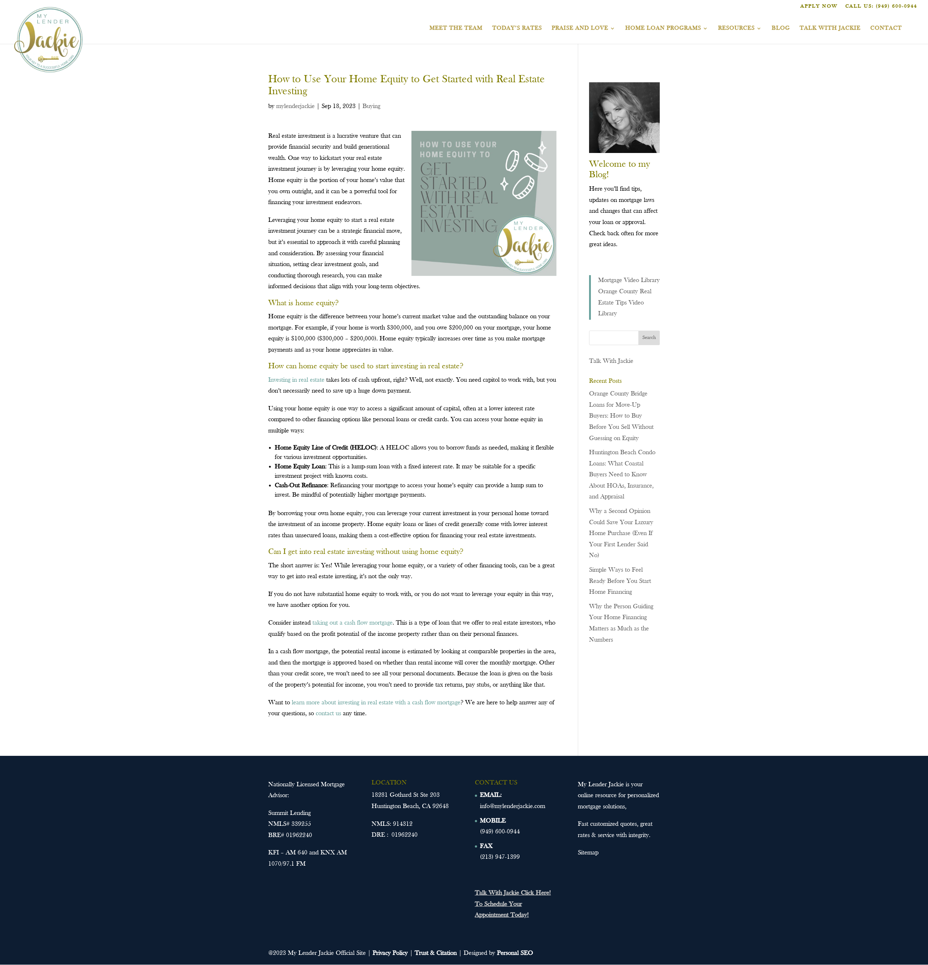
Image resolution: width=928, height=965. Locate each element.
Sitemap (588, 852)
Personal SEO (515, 953)
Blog (781, 28)
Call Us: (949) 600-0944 (881, 6)
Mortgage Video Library (629, 280)
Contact (886, 28)
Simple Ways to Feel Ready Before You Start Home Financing (620, 581)
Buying (371, 106)
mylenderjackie (295, 106)
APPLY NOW (819, 6)
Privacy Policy (390, 953)
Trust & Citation (436, 953)
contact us (328, 713)
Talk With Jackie (830, 28)
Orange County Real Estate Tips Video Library (624, 302)
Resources (736, 28)
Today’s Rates (517, 28)
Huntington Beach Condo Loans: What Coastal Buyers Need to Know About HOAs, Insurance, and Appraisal (622, 474)
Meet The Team (456, 28)
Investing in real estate (296, 380)
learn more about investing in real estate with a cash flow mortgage (376, 702)
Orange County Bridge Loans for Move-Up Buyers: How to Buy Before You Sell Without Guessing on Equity (621, 416)
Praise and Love (580, 28)
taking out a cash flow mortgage (352, 623)
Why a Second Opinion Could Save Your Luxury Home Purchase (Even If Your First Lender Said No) (621, 533)
